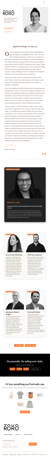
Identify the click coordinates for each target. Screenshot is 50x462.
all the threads (19, 345)
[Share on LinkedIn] (42, 154)
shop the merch (25, 412)
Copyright (19, 454)
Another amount (35, 369)
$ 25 (19, 369)
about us (18, 434)
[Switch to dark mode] (44, 2)
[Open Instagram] (45, 154)
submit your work (30, 345)
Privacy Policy (15, 446)
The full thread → (10, 145)
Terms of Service (12, 454)
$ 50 (12, 369)
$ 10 (26, 369)
